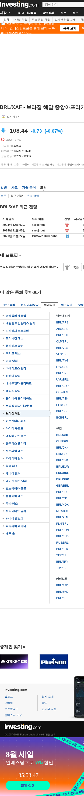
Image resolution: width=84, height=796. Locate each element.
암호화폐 (48, 13)
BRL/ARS (62, 322)
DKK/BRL (62, 454)
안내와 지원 (49, 709)
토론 (3, 195)
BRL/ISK (61, 498)
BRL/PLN (62, 517)
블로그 (8, 696)
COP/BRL (62, 392)
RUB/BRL (62, 542)
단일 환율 (21, 19)
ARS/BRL (62, 329)
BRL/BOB (62, 411)
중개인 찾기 (11, 646)
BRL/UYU (62, 373)
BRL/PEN (62, 398)
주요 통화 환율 (41, 19)
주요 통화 (9, 305)
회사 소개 (48, 696)
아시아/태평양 (29, 305)
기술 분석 (29, 187)
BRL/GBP (62, 479)
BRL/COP (62, 386)
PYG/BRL (62, 367)
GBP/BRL (62, 485)
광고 (44, 702)
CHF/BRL (62, 441)
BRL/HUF (62, 492)
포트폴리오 (11, 709)
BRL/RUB (62, 536)
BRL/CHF (62, 435)
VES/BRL (62, 354)
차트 (63, 13)
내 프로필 (9, 255)
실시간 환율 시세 (65, 19)
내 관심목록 (28, 13)
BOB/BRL (62, 417)
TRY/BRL (62, 568)
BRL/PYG (62, 360)
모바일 (8, 702)
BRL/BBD (62, 585)
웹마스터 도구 (13, 715)
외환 (6, 19)
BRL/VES (62, 348)
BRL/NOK (62, 504)
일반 (3, 187)
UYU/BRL (62, 379)
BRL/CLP (62, 335)
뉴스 (75, 13)
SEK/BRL (62, 555)
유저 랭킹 (33, 195)
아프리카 (66, 305)
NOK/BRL (62, 511)
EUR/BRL (62, 473)
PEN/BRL (62, 405)
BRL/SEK (62, 549)
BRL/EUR (62, 466)
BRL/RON (62, 530)
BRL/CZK (62, 460)
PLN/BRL (62, 523)
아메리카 (49, 305)
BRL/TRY (62, 561)
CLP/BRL (62, 341)
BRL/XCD (62, 598)
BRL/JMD (62, 591)
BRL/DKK (62, 447)
